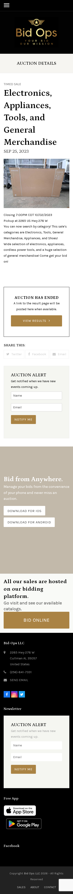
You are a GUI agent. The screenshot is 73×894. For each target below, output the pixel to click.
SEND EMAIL (19, 680)
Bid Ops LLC (32, 873)
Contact (50, 887)
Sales (21, 887)
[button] (14, 354)
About (34, 887)
